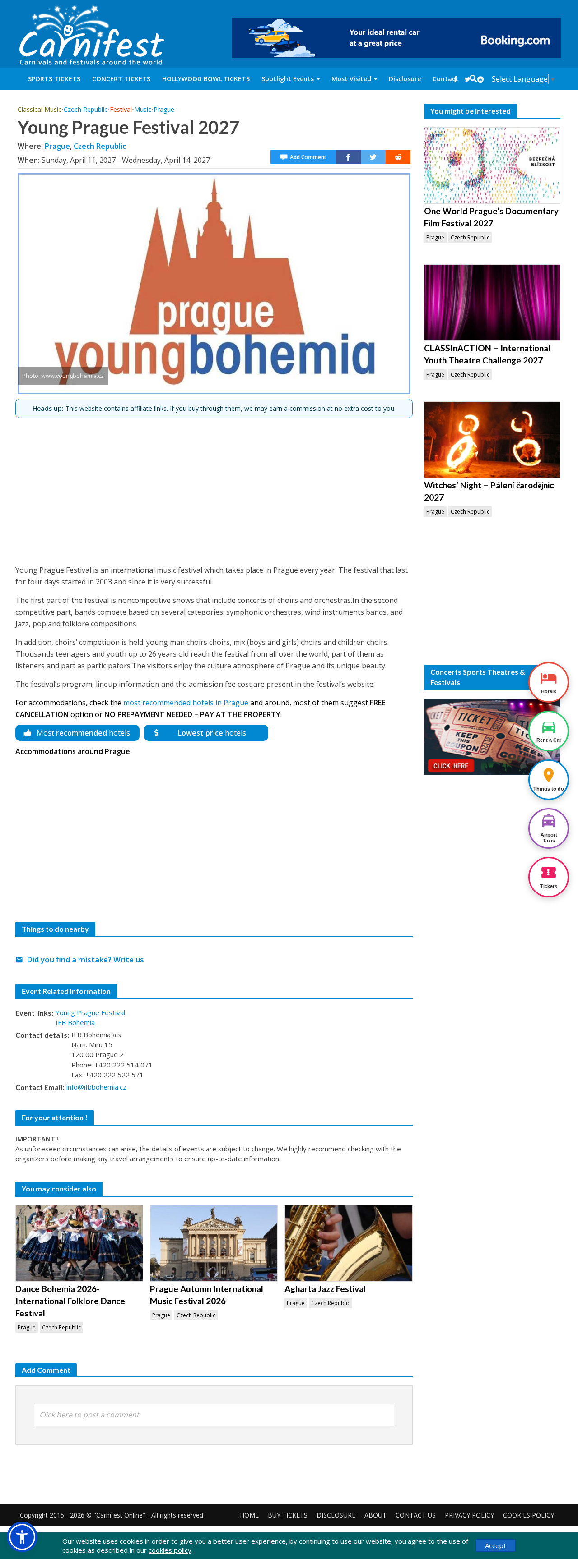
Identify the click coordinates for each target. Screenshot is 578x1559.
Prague (164, 109)
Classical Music (39, 109)
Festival (121, 109)
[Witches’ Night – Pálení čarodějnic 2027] (492, 439)
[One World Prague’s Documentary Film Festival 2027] (492, 165)
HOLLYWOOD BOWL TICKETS (206, 78)
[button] (22, 1537)
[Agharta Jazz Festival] (348, 1243)
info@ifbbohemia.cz (96, 1086)
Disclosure (405, 78)
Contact (445, 78)
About (375, 1515)
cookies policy (170, 1549)
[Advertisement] (214, 487)
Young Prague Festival (90, 1012)
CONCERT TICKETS (121, 78)
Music (142, 109)
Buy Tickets (288, 1515)
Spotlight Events (287, 78)
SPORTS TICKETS (54, 78)
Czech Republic (85, 109)
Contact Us (416, 1515)
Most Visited (351, 78)
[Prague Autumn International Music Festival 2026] (214, 1243)
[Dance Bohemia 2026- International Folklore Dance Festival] (79, 1243)
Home (249, 1515)
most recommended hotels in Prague (185, 703)
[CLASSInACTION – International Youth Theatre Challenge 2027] (492, 302)
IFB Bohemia (75, 1022)
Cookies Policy (528, 1515)
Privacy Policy (469, 1515)
